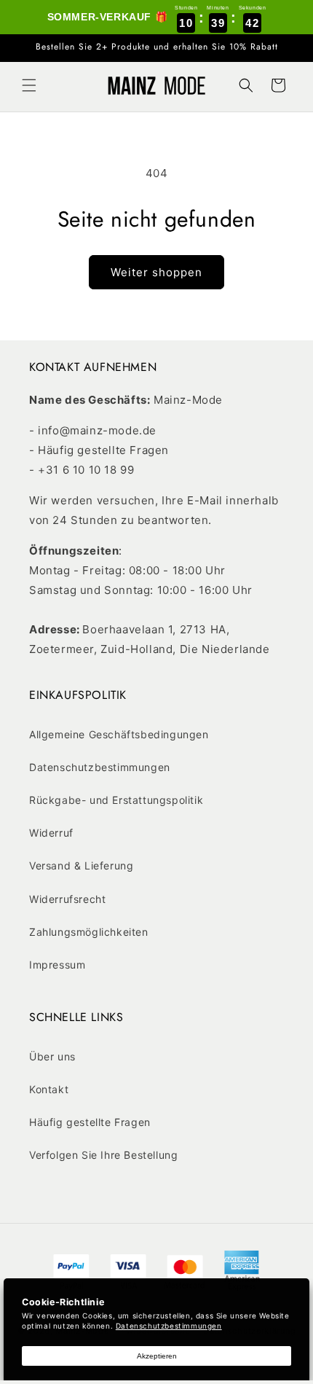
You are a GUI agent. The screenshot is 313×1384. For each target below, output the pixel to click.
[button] (29, 85)
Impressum (57, 964)
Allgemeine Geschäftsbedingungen (119, 734)
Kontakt (48, 1089)
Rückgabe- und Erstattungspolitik (116, 800)
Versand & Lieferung (81, 865)
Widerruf (51, 832)
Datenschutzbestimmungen (99, 767)
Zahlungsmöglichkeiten (88, 932)
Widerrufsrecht (67, 899)
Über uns (52, 1056)
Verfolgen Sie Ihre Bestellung (103, 1155)
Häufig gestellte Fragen (90, 1122)
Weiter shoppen (156, 272)
